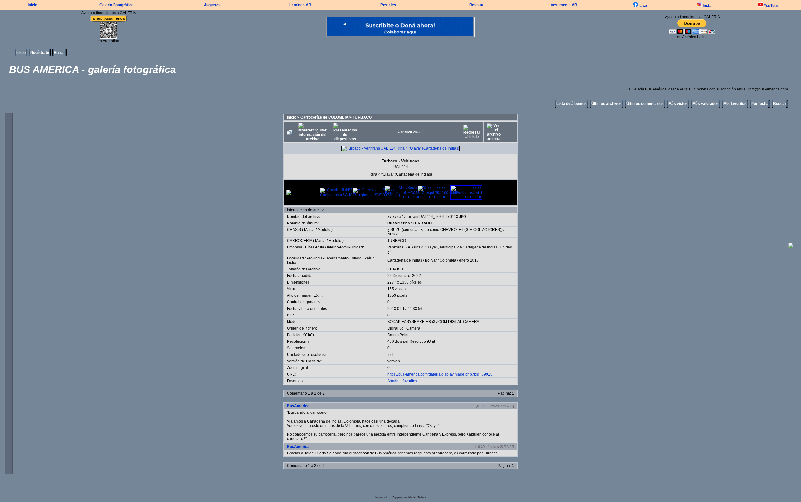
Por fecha (759, 103)
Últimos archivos (606, 103)
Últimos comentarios (645, 103)
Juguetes (212, 5)
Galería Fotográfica (116, 5)
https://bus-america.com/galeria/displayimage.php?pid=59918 (439, 374)
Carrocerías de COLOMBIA (324, 117)
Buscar (779, 103)
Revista (476, 5)
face (642, 5)
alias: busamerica (109, 18)
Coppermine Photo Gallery (409, 497)
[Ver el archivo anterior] (494, 132)
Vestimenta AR (564, 5)
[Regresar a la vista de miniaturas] (289, 132)
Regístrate (39, 52)
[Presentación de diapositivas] (345, 132)
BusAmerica (398, 223)
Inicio (32, 5)
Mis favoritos (735, 103)
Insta (707, 5)
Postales (388, 5)
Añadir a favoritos (402, 381)
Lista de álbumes (571, 103)
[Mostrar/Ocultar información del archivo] (312, 132)
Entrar (59, 52)
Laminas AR (300, 5)
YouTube (771, 5)
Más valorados (705, 103)
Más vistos (678, 103)
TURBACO (362, 117)
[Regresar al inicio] (471, 132)
